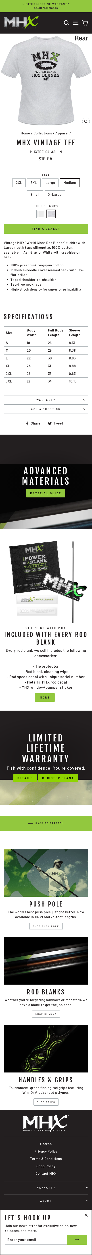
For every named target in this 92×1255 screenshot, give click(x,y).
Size (46, 174)
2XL (19, 182)
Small (35, 194)
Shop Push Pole (46, 926)
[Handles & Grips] (46, 1048)
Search (46, 1144)
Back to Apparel (49, 823)
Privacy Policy (46, 1151)
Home (25, 133)
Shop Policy (45, 1166)
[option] (46, 6)
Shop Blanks (46, 1014)
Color (46, 205)
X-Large (54, 194)
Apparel (62, 133)
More (45, 697)
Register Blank (58, 777)
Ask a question (46, 409)
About (46, 1200)
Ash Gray (51, 214)
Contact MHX (46, 1173)
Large (50, 182)
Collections (42, 133)
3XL (34, 182)
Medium (69, 182)
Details (25, 777)
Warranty (46, 399)
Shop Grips (46, 1102)
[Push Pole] (46, 873)
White (41, 214)
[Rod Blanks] (46, 961)
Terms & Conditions (46, 1159)
